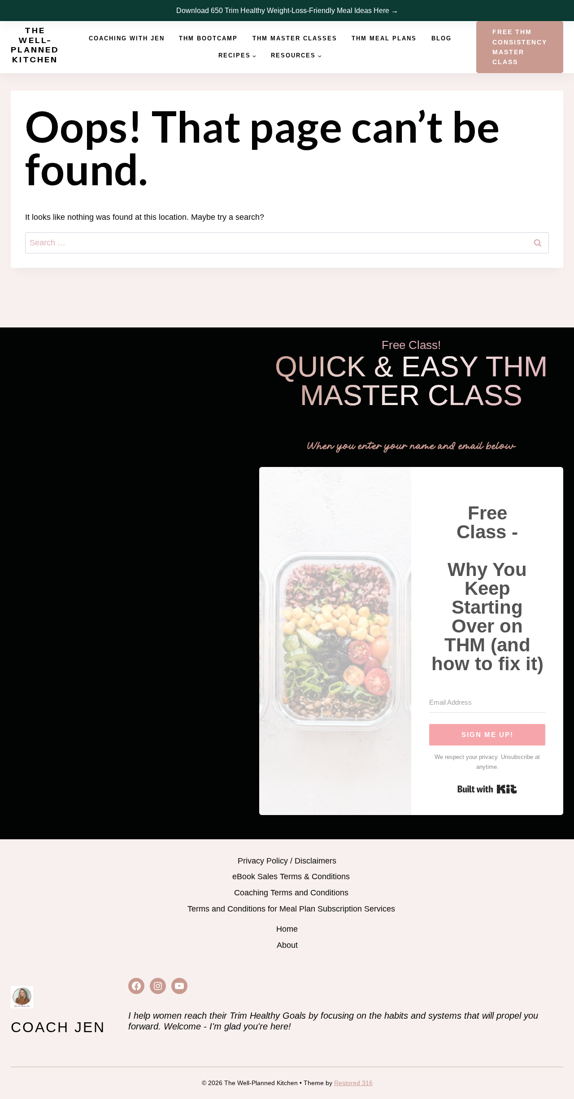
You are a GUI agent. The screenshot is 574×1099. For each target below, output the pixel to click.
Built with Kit (487, 789)
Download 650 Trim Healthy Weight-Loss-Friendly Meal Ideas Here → (287, 10)
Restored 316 (353, 1082)
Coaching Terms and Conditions (291, 892)
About (287, 945)
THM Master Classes (294, 38)
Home (287, 929)
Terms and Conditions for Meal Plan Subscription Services (291, 908)
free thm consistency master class (519, 46)
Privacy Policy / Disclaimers (287, 860)
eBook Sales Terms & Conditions (291, 876)
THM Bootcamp (208, 38)
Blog (441, 38)
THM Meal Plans (384, 38)
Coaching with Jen (127, 38)
